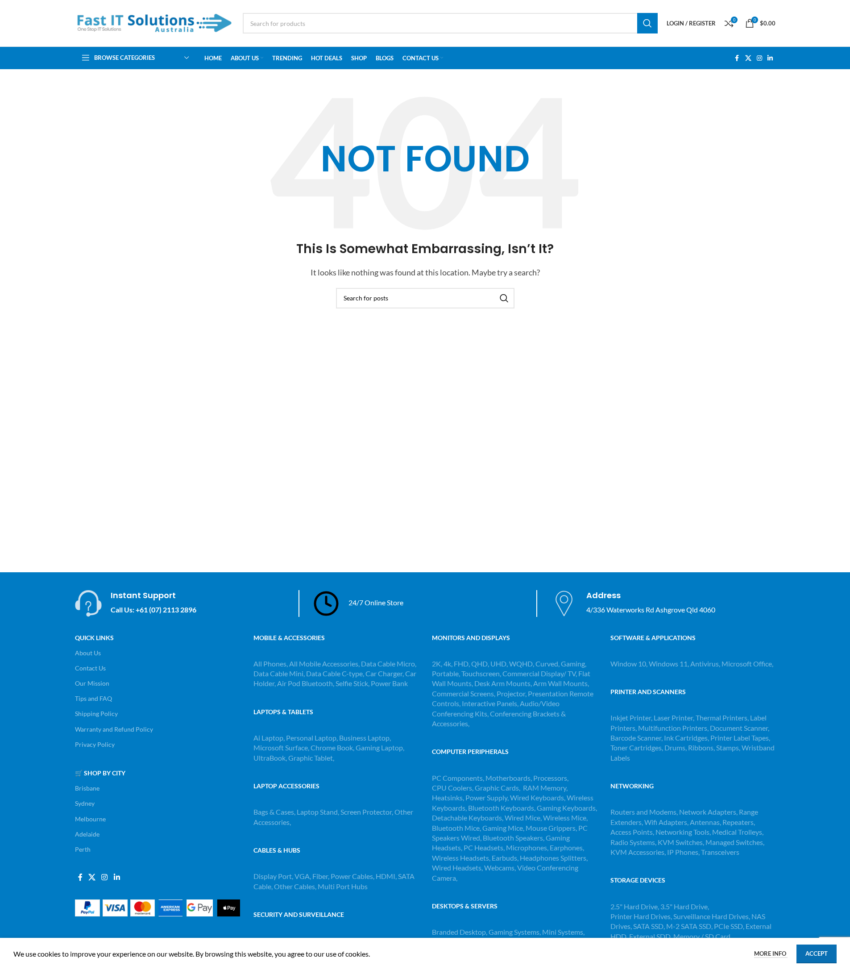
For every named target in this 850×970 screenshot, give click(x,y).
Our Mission (92, 683)
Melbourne (90, 819)
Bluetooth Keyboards (501, 807)
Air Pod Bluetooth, (305, 683)
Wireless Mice (564, 817)
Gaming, (573, 663)
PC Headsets (483, 847)
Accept (816, 953)
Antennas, (706, 822)
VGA (302, 876)
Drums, (676, 747)
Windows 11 (668, 663)
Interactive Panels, (490, 703)
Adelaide (87, 834)
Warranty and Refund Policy (114, 729)
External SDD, (651, 936)
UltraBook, (270, 758)
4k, (448, 663)
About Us (88, 653)
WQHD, (521, 663)
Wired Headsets (456, 867)
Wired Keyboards (537, 797)
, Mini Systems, (562, 932)
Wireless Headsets (460, 857)
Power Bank (389, 683)
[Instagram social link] (759, 58)
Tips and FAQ (93, 698)
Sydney (85, 803)
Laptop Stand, (318, 812)
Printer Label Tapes (740, 737)
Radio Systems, (633, 842)
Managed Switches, (734, 842)
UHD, (499, 663)
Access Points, (632, 832)
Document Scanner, (739, 728)
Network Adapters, (709, 812)
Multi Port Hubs (343, 886)
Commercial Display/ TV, (539, 673)
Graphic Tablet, (311, 758)
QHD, (480, 663)
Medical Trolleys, (737, 832)
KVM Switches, (681, 842)
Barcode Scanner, (637, 737)
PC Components (457, 778)
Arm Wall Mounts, (561, 683)
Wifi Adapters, (667, 822)
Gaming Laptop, (380, 747)
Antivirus (704, 663)
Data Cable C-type (334, 673)
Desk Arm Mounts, (503, 683)
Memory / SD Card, (702, 936)
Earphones (566, 847)
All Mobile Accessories (323, 663)
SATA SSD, (649, 926)
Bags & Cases (273, 812)
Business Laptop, (365, 737)
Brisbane (87, 788)
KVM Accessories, (638, 852)
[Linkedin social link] (770, 58)
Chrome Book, (332, 747)
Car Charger (383, 673)
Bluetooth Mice (456, 828)
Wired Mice (522, 817)
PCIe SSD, (730, 926)
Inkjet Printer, (632, 717)
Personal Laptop (311, 737)
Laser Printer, (675, 717)
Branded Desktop (459, 932)
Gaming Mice (502, 828)
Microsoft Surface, (281, 747)
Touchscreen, (481, 673)
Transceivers (720, 852)
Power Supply (486, 797)
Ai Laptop (268, 737)
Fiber (320, 876)
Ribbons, (702, 747)
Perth (83, 849)
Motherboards (508, 778)
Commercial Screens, (463, 693)
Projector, (512, 693)
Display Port (272, 876)
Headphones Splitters (553, 857)
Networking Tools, (683, 832)
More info (771, 953)
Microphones (526, 847)
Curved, (547, 663)
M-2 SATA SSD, (690, 926)
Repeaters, (738, 822)
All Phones (269, 663)
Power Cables (352, 876)
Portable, (446, 673)
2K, (437, 663)
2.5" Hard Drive (634, 906)
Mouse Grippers (551, 828)
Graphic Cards (497, 787)
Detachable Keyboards (467, 817)
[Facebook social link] (737, 58)
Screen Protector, (367, 812)
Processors (550, 778)
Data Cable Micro (388, 663)
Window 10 (628, 663)
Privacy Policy (95, 744)
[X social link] (748, 58)
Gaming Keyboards (566, 807)
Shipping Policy (96, 713)
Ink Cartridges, (687, 737)
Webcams (499, 867)
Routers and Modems (643, 812)
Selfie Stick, (352, 683)
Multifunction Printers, (674, 728)
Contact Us (90, 668)
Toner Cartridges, (637, 747)
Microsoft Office (746, 663)
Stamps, (729, 747)
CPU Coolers (452, 787)
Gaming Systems (514, 932)
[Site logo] (154, 22)
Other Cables (294, 886)
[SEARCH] (647, 23)
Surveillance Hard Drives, (712, 916)
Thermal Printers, (723, 717)
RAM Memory (544, 787)
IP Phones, (683, 852)
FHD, (462, 663)
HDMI (385, 876)
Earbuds (504, 857)
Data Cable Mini (278, 673)
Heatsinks (447, 797)
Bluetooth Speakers (513, 837)
